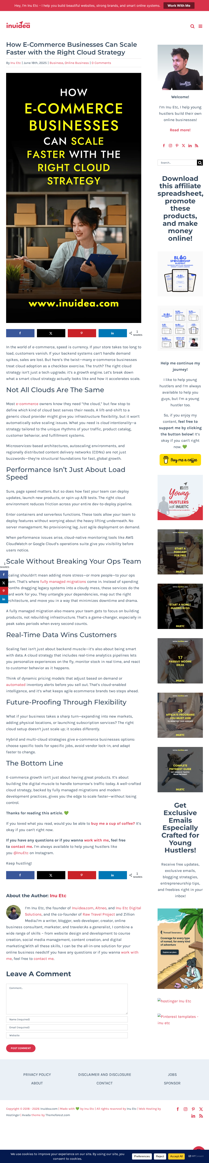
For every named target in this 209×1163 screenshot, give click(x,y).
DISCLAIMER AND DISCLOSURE (104, 1074)
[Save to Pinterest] (82, 333)
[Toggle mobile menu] (201, 26)
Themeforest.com (58, 1115)
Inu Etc (15, 63)
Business (56, 63)
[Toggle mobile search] (192, 26)
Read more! (180, 130)
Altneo (100, 908)
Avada (26, 1115)
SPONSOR (172, 1083)
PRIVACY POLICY (37, 1074)
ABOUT (37, 1083)
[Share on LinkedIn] (113, 333)
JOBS (172, 1074)
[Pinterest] (177, 145)
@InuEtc (21, 853)
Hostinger (13, 1115)
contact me (44, 958)
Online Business (77, 63)
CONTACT (105, 1083)
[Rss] (196, 145)
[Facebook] (164, 145)
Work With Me (179, 5)
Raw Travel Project (99, 914)
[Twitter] (183, 145)
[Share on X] (51, 333)
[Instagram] (170, 145)
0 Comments (101, 63)
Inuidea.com (82, 908)
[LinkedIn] (190, 145)
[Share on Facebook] (20, 333)
